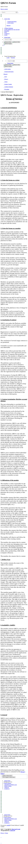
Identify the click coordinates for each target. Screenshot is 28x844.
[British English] (8, 44)
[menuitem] (12, 21)
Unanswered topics (9, 71)
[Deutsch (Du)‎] (8, 42)
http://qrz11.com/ (16, 829)
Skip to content (4, 9)
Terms (5, 81)
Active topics (7, 69)
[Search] (11, 39)
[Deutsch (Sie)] (16, 42)
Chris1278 (12, 830)
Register (13, 57)
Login (8, 57)
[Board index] (1, 14)
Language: (3, 91)
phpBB (8, 825)
